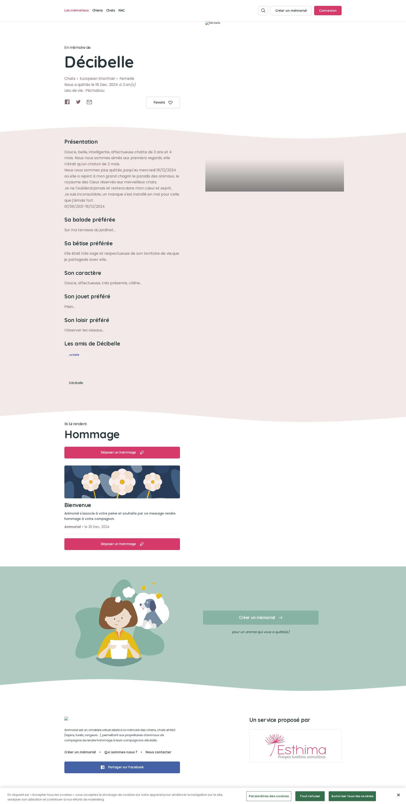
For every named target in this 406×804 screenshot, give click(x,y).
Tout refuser (310, 796)
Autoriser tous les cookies (352, 796)
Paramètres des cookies (269, 796)
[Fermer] (398, 795)
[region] (203, 796)
